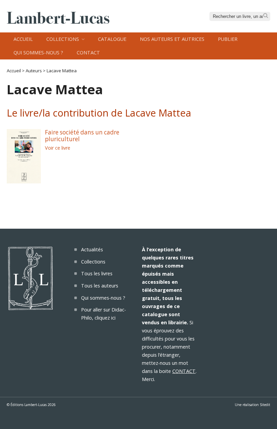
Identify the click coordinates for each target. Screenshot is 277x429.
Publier (227, 39)
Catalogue (112, 39)
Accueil (23, 39)
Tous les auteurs (99, 285)
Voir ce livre (57, 148)
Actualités (92, 249)
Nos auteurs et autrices (172, 39)
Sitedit (265, 404)
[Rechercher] (265, 16)
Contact (88, 52)
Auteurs (34, 71)
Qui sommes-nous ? (38, 52)
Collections (62, 39)
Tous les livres (96, 273)
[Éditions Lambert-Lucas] (58, 21)
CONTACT (184, 371)
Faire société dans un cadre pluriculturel (82, 135)
